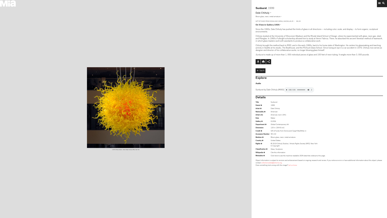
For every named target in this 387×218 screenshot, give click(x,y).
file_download (258, 61)
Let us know (292, 165)
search (383, 3)
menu (379, 3)
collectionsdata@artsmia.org (271, 163)
